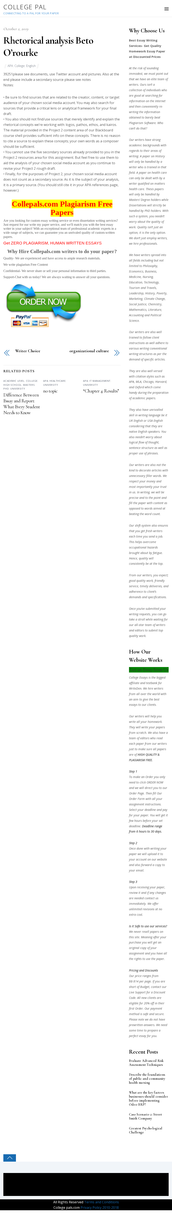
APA (10, 66)
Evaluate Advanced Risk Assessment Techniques (146, 1063)
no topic (50, 391)
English (31, 66)
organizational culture (89, 351)
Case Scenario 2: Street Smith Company (145, 1117)
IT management (100, 380)
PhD (6, 388)
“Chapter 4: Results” (101, 391)
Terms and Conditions (101, 1202)
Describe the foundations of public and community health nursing (147, 1079)
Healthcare (57, 380)
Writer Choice (27, 351)
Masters (29, 384)
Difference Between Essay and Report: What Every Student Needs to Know (21, 404)
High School (12, 384)
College (19, 66)
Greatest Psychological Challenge (145, 1130)
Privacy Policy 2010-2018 (99, 1207)
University (17, 388)
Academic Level (13, 380)
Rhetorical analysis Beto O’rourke (48, 46)
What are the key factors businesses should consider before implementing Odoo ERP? (148, 1099)
